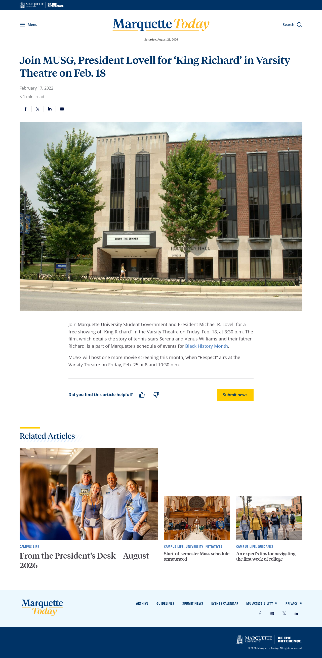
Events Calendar (224, 603)
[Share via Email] (62, 109)
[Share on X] (38, 109)
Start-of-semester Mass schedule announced (196, 556)
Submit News (192, 603)
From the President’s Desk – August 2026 (84, 560)
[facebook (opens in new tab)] (260, 613)
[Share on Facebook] (26, 109)
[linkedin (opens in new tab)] (296, 613)
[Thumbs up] (142, 395)
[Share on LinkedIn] (50, 109)
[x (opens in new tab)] (284, 613)
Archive (142, 603)
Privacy (292, 603)
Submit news (235, 395)
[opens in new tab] (42, 5)
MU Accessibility (259, 603)
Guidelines (165, 603)
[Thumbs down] (156, 395)
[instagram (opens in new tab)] (272, 613)
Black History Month (206, 346)
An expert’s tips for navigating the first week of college (265, 556)
